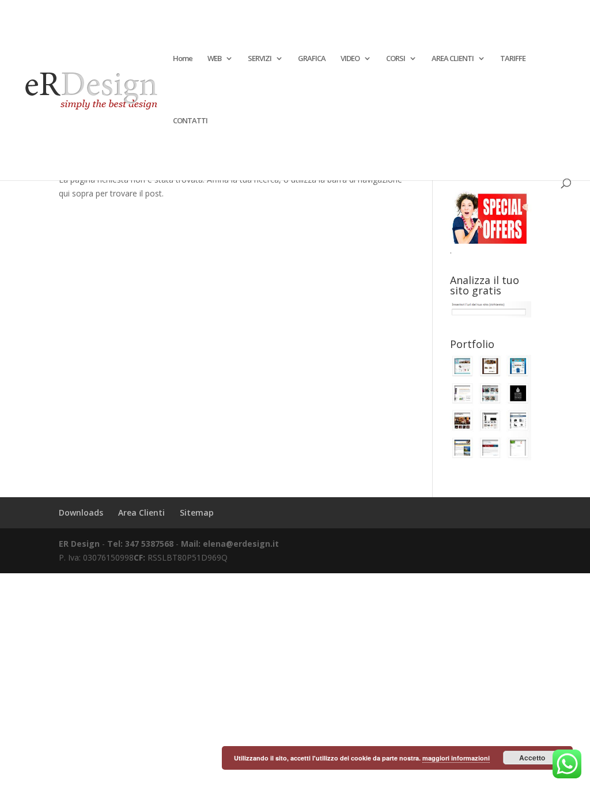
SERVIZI (259, 58)
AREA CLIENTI (453, 58)
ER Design (79, 543)
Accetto (532, 757)
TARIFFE (512, 58)
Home (182, 58)
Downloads (81, 512)
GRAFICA (312, 58)
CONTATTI (190, 121)
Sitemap (197, 512)
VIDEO (350, 58)
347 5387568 (150, 543)
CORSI (395, 58)
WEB (214, 58)
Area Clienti (141, 512)
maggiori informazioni (456, 758)
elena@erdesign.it (241, 543)
